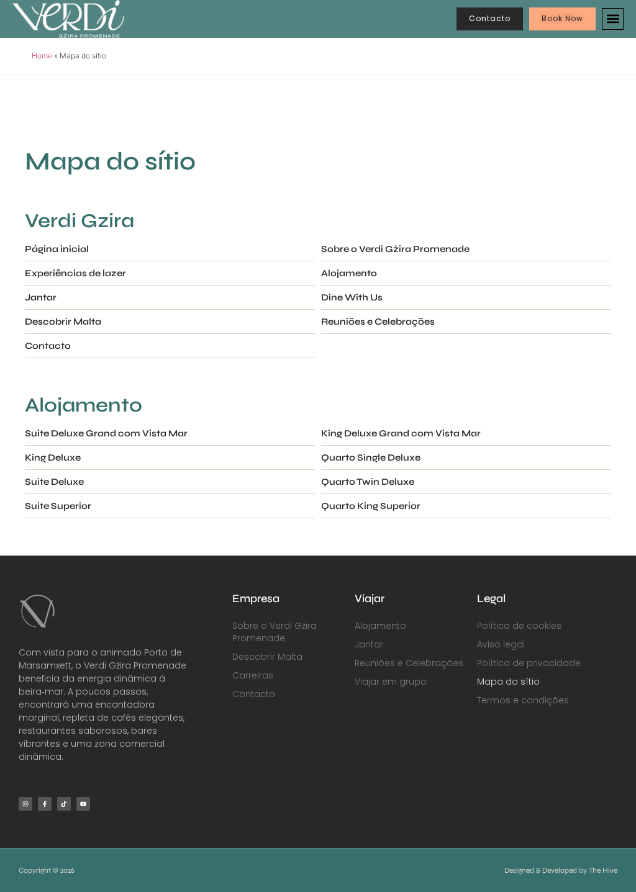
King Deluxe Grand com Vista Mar (401, 433)
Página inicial (57, 249)
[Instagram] (25, 804)
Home (42, 55)
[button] (613, 19)
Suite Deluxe (54, 481)
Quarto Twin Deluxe (367, 481)
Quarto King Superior (370, 505)
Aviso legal (501, 644)
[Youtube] (83, 804)
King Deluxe (53, 457)
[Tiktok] (64, 804)
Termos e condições (523, 700)
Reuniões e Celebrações (378, 321)
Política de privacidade (529, 663)
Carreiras (252, 675)
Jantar (41, 297)
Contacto (48, 345)
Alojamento (349, 273)
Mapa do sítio (508, 681)
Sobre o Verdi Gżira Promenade (395, 249)
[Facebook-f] (45, 804)
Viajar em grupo (391, 681)
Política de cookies (519, 625)
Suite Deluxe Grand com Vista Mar (106, 433)
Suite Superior (58, 505)
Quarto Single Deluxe (370, 457)
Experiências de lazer (75, 273)
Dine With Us (352, 297)
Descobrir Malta (63, 321)
